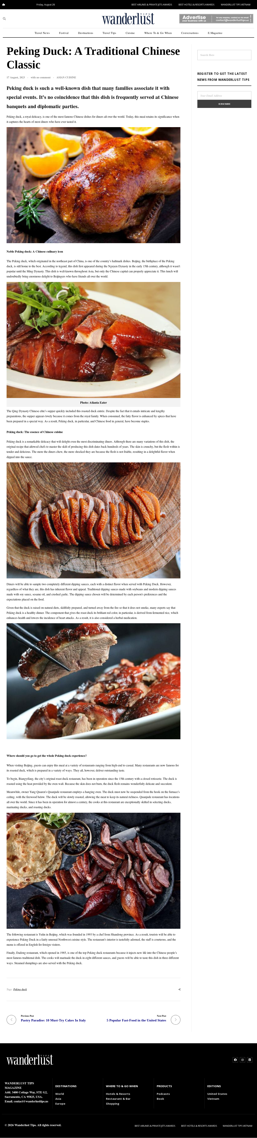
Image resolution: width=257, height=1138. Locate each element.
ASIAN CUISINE (66, 77)
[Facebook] (235, 1059)
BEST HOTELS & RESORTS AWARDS (196, 4)
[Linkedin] (249, 1059)
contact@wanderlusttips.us (31, 1101)
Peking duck (20, 989)
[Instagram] (242, 1059)
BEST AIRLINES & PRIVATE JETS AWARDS (152, 4)
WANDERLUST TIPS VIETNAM (235, 4)
